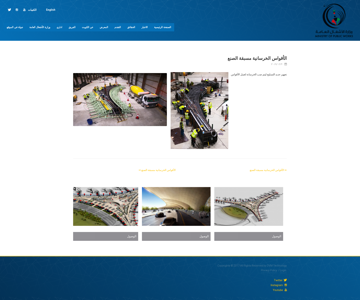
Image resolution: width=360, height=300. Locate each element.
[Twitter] (9, 10)
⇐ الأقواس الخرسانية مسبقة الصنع (268, 170)
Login (283, 270)
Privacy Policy (269, 270)
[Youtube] (24, 10)
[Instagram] (17, 10)
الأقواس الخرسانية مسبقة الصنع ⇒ (157, 170)
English (50, 9)
